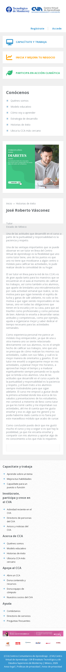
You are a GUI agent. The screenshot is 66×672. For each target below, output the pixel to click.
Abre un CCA (13, 575)
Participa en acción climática (38, 73)
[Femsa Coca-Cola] (58, 643)
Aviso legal (9, 666)
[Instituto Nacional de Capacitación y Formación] (38, 643)
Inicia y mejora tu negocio (35, 57)
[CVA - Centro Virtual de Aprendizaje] (33, 12)
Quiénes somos (20, 100)
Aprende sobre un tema (19, 474)
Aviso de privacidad (52, 666)
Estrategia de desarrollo (24, 118)
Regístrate (37, 28)
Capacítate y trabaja (31, 42)
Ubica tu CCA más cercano (26, 130)
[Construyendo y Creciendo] (8, 644)
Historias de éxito (20, 124)
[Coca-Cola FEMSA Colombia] (18, 643)
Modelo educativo (21, 106)
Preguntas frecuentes (18, 620)
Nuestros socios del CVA (20, 597)
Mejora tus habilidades (19, 478)
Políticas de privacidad (28, 666)
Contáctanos (13, 611)
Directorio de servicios (19, 615)
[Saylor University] (28, 642)
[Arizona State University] (48, 643)
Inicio (9, 203)
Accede (57, 28)
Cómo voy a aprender (23, 112)
